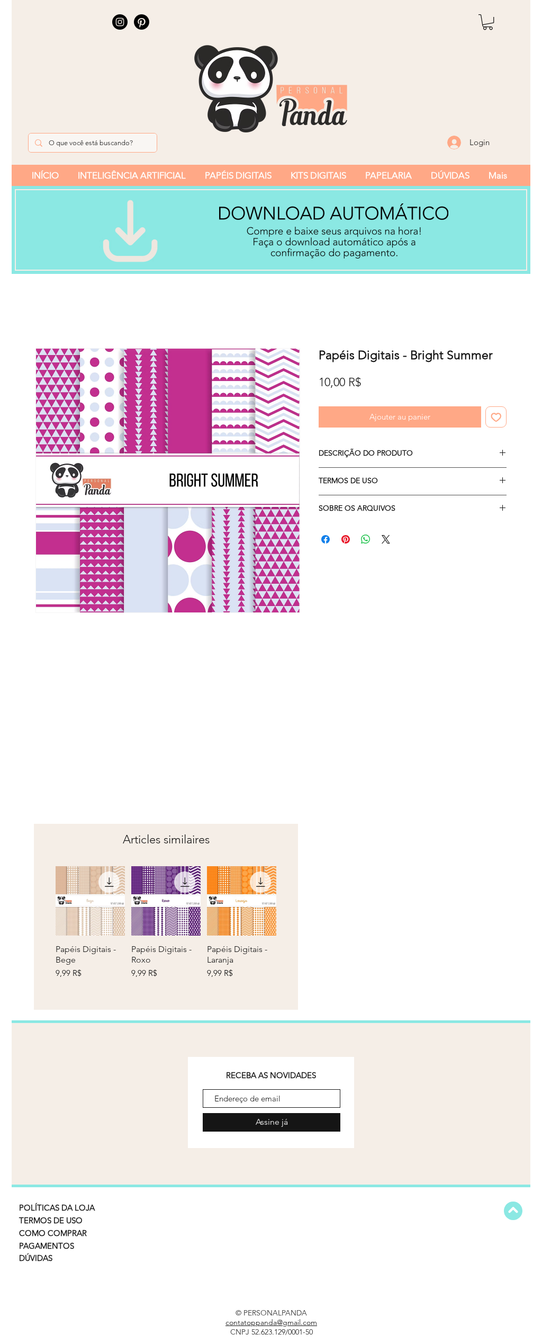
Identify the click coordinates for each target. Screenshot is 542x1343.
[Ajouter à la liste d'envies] (496, 417)
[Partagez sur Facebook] (325, 539)
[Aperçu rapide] (90, 901)
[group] (166, 933)
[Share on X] (386, 539)
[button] (487, 22)
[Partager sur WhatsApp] (365, 539)
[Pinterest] (141, 22)
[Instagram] (120, 22)
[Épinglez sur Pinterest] (345, 539)
